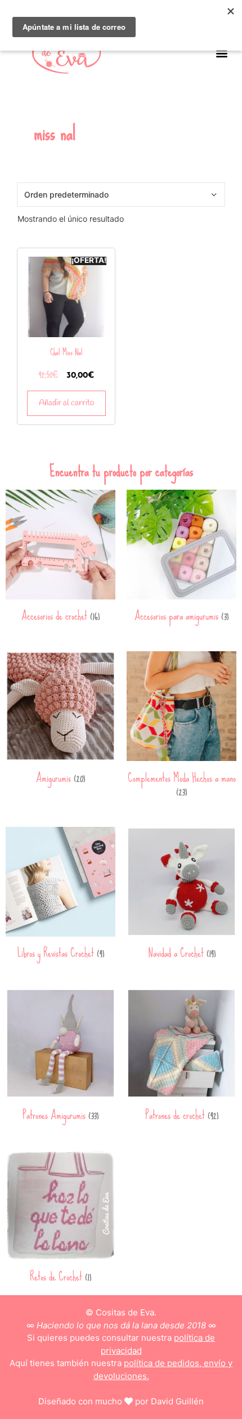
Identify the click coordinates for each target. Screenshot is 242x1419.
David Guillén (177, 1401)
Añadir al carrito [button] (66, 403)
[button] (221, 52)
